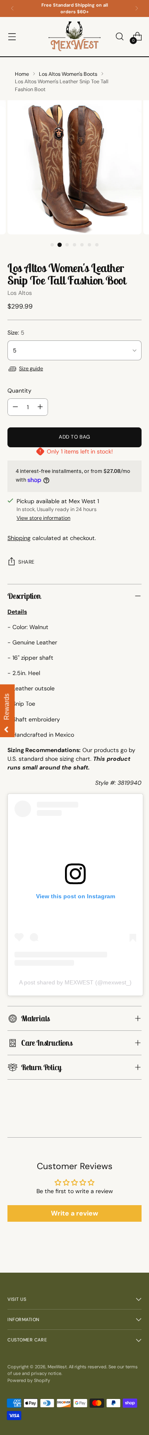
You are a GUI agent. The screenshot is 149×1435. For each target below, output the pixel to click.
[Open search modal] (119, 36)
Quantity (19, 390)
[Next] (136, 8)
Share (26, 562)
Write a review (74, 1213)
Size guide (31, 368)
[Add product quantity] (40, 407)
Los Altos (19, 293)
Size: (15, 332)
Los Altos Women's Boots (68, 74)
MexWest (57, 1367)
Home (22, 74)
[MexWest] (74, 36)
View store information (43, 518)
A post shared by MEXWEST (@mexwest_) (75, 982)
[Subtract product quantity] (15, 407)
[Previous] (12, 8)
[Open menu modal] (11, 36)
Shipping (19, 538)
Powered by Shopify (28, 1380)
